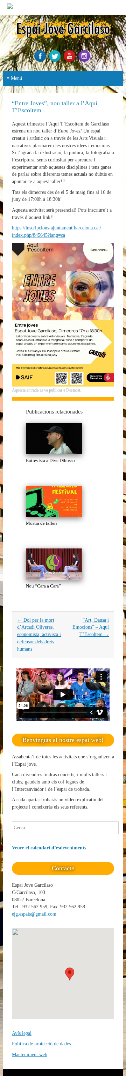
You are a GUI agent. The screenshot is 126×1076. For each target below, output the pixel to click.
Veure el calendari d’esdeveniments (49, 847)
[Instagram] (85, 60)
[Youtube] (70, 60)
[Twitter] (55, 60)
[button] (69, 974)
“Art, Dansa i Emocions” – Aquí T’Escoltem (90, 627)
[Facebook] (41, 60)
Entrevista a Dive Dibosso (50, 460)
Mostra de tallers (41, 523)
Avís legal (21, 1033)
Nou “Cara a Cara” (43, 586)
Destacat (73, 390)
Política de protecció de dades (41, 1043)
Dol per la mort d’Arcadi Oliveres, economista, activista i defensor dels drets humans (39, 634)
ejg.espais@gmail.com (34, 914)
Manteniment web (29, 1054)
